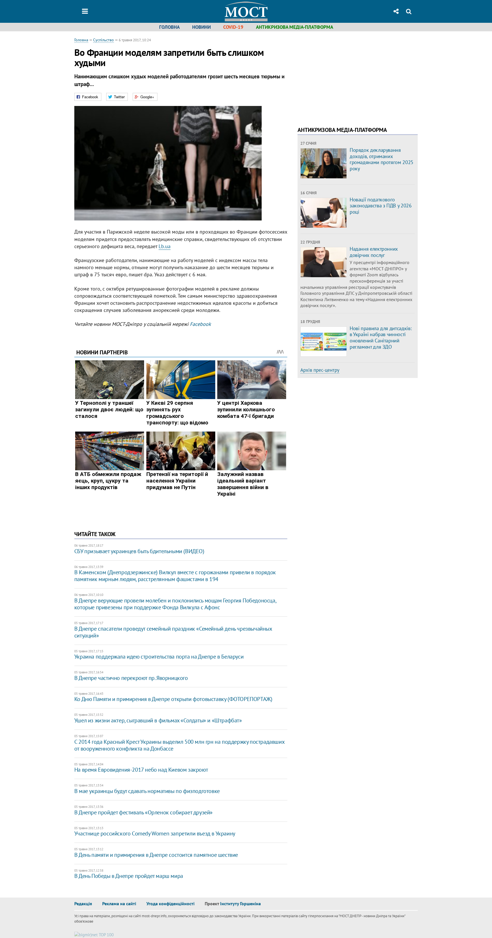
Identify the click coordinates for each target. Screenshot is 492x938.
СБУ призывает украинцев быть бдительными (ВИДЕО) (139, 551)
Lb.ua (165, 246)
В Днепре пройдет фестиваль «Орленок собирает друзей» (143, 812)
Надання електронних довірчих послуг (374, 252)
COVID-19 (233, 27)
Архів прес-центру (319, 370)
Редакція (83, 903)
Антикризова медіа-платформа (294, 27)
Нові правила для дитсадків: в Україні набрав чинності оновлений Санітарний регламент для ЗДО (380, 337)
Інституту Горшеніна (240, 903)
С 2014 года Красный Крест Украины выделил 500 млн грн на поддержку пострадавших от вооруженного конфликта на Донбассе (179, 745)
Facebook (200, 324)
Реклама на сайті (119, 903)
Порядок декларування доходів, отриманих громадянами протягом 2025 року (381, 159)
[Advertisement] (345, 77)
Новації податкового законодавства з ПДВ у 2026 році (381, 205)
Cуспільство (103, 39)
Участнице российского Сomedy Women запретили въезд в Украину (154, 833)
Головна (169, 27)
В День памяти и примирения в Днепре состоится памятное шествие (156, 855)
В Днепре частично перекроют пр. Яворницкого (131, 678)
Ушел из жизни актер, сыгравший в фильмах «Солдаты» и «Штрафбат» (158, 720)
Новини (201, 27)
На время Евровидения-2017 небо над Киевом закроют (141, 769)
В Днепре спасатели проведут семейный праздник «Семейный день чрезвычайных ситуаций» (173, 632)
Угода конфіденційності (170, 903)
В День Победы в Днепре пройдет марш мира (128, 876)
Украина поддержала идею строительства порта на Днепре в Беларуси (158, 656)
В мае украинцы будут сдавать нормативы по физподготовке (147, 791)
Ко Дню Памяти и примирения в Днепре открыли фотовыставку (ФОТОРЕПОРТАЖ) (173, 699)
